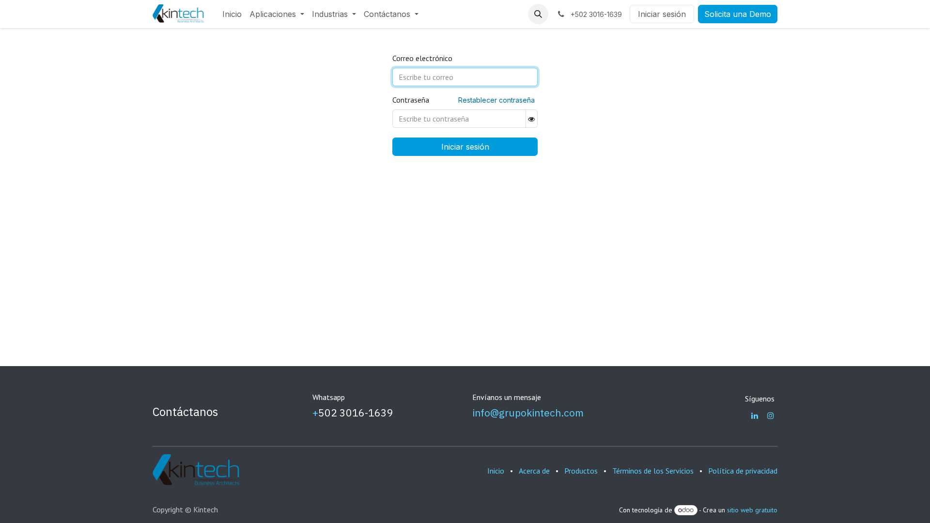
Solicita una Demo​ (737, 14)
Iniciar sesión (662, 14)
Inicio (495, 471)
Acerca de (534, 471)
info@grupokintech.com (528, 412)
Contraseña (410, 100)
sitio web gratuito (752, 510)
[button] (538, 14)
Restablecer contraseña (496, 100)
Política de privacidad (742, 471)
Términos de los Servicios (653, 471)
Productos (581, 471)
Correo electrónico (422, 58)
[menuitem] (232, 14)
